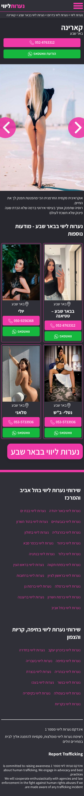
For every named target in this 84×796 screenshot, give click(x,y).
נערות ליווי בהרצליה (66, 532)
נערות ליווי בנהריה (67, 671)
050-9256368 (24, 320)
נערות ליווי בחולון (36, 532)
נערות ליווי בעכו (43, 682)
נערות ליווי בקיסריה (36, 693)
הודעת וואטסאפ (44, 53)
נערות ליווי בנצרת (38, 671)
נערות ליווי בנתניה (42, 553)
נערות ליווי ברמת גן (37, 586)
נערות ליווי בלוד (69, 553)
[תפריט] (78, 6)
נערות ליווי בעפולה (67, 693)
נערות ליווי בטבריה (39, 660)
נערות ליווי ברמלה (67, 586)
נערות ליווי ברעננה (31, 597)
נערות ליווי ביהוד (68, 543)
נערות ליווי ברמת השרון (64, 597)
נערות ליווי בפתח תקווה (63, 564)
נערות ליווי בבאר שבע (45, 451)
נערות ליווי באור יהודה (64, 510)
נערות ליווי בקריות (67, 704)
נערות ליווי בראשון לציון (64, 575)
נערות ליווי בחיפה (68, 660)
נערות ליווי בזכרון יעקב (64, 650)
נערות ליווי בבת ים (33, 510)
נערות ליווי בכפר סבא (38, 543)
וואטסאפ (66, 336)
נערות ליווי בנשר (68, 682)
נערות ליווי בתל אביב (65, 607)
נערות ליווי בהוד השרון (32, 521)
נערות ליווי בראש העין (28, 564)
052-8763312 (45, 42)
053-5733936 (66, 421)
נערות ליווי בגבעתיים (65, 521)
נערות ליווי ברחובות (30, 575)
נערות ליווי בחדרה (32, 650)
